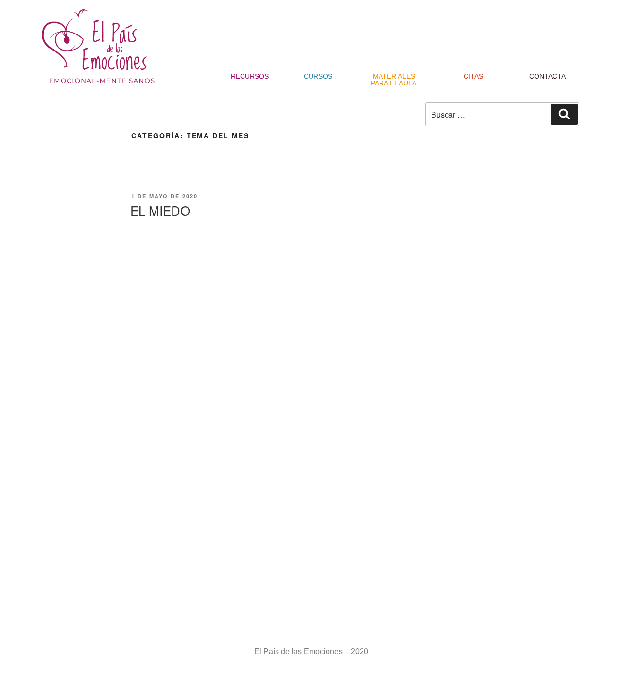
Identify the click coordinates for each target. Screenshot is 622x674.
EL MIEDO (160, 210)
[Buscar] (564, 114)
